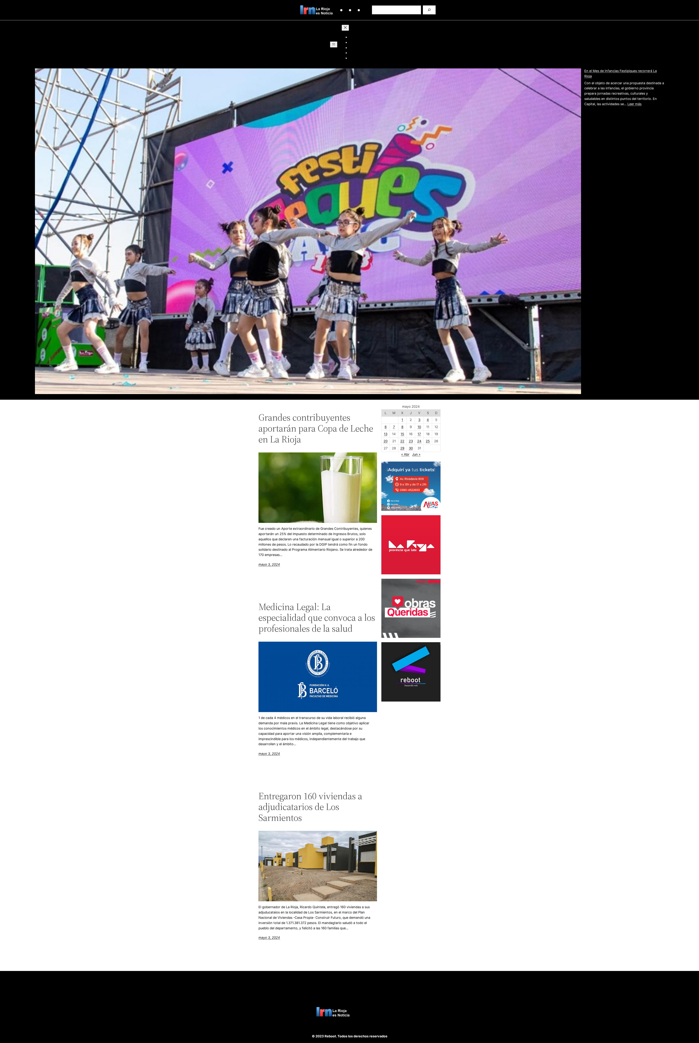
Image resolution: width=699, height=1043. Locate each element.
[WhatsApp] (356, 11)
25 (428, 441)
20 (386, 441)
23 (411, 441)
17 (419, 434)
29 (402, 448)
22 (402, 441)
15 (402, 434)
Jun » (416, 454)
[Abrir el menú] (333, 44)
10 (419, 427)
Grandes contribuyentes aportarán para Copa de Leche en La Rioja (315, 428)
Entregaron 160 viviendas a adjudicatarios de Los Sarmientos (310, 806)
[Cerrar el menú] (345, 28)
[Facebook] (348, 11)
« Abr (405, 454)
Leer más (634, 104)
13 (385, 434)
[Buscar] (429, 9)
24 (419, 441)
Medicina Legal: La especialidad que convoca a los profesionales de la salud (316, 617)
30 (411, 448)
